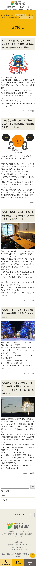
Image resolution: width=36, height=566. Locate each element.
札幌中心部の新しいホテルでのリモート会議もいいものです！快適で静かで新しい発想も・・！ (18, 215)
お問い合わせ (18, 564)
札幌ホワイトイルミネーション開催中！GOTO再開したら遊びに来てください (18, 313)
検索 (33, 486)
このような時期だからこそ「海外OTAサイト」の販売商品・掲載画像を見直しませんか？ (18, 123)
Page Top (32, 555)
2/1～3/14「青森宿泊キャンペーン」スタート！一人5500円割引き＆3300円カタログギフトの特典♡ (18, 44)
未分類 (32, 111)
